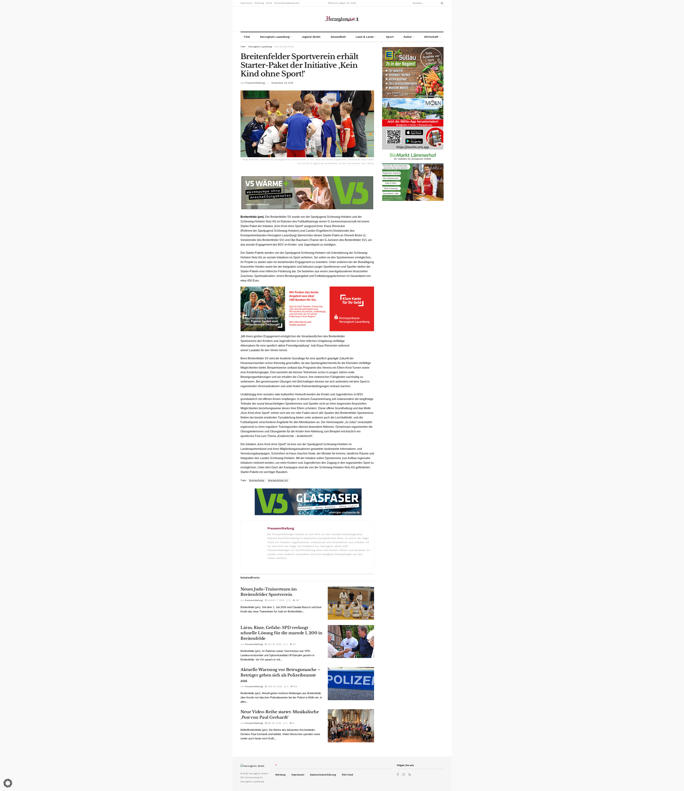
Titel (246, 36)
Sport (390, 36)
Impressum (246, 3)
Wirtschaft (431, 36)
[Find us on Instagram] (403, 775)
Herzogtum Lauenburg (275, 36)
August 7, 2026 (275, 600)
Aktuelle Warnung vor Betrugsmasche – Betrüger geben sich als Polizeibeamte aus (280, 675)
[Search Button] (441, 3)
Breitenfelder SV (278, 480)
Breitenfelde (256, 480)
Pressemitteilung (255, 83)
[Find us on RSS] (409, 775)
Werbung (259, 3)
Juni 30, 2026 (274, 686)
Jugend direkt (311, 36)
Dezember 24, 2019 (282, 83)
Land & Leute (365, 36)
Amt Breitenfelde (284, 46)
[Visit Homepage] (342, 19)
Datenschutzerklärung (323, 774)
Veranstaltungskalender (287, 3)
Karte (269, 3)
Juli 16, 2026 (274, 644)
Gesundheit (338, 36)
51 (293, 723)
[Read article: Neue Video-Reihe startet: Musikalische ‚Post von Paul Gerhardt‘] (351, 725)
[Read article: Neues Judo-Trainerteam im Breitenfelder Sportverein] (351, 603)
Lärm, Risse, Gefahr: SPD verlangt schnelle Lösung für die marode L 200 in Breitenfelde (281, 633)
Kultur (408, 36)
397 (297, 600)
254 (295, 686)
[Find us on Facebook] (398, 775)
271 (294, 644)
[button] (8, 783)
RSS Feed (347, 774)
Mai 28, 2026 (274, 723)
